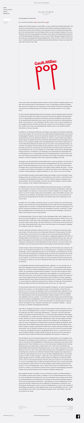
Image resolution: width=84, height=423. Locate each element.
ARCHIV (5, 11)
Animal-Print (23, 407)
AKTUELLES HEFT (7, 9)
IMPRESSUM (6, 13)
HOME (4, 7)
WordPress (11, 415)
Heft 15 (35, 22)
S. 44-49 (46, 22)
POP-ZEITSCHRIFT (42, 3)
